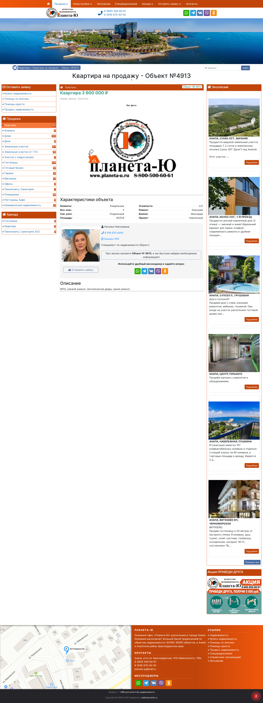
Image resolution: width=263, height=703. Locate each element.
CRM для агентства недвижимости (137, 692)
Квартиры (24, 67)
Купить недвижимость (223, 638)
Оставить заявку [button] (168, 3)
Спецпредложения (126, 3)
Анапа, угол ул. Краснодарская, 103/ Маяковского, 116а (168, 658)
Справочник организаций (225, 657)
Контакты (192, 3)
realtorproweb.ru (149, 697)
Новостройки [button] (81, 3)
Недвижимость (219, 635)
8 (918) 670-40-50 (115, 14)
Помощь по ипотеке (222, 642)
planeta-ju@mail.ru (145, 669)
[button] (131, 147)
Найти (245, 68)
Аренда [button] (146, 3)
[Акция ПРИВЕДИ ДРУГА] (234, 595)
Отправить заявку (82, 269)
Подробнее (252, 162)
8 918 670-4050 (113, 232)
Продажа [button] (60, 3)
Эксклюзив (103, 3)
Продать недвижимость (224, 649)
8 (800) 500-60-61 (115, 10)
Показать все (252, 562)
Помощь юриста (220, 646)
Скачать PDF (111, 238)
